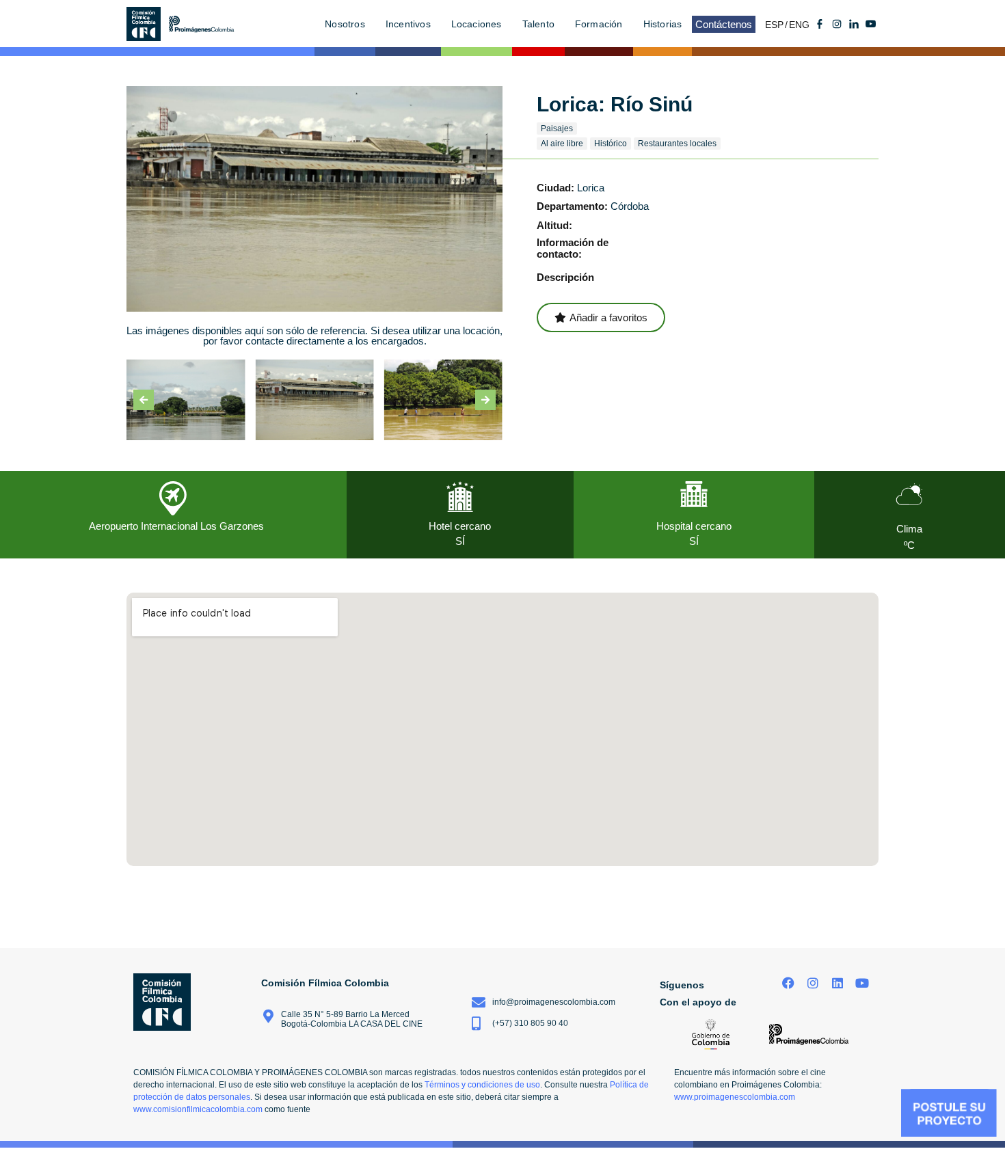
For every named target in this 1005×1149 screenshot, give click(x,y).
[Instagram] (813, 983)
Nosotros (345, 23)
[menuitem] (777, 24)
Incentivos (408, 23)
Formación (599, 23)
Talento (538, 23)
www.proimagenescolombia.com (734, 1097)
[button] (143, 400)
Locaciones (476, 23)
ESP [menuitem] (774, 24)
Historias (662, 23)
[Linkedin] (837, 983)
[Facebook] (789, 983)
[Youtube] (871, 24)
